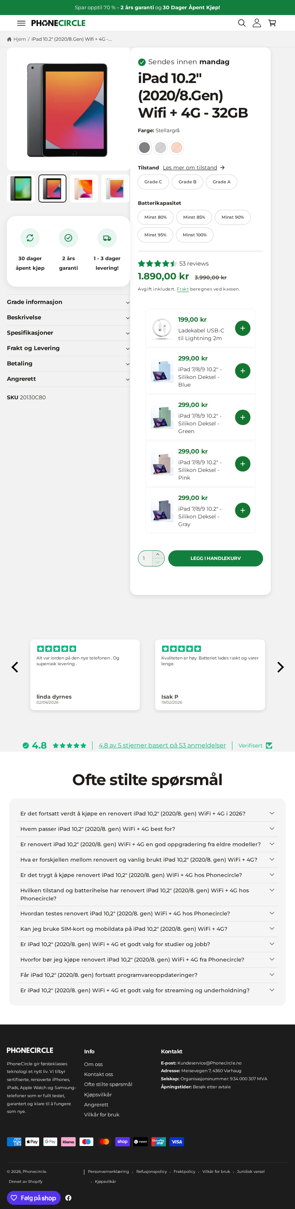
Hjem (19, 39)
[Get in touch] (257, 23)
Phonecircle (34, 1171)
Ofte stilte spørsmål (108, 1084)
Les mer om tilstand (190, 167)
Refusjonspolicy (151, 1171)
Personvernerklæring (108, 1171)
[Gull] (176, 147)
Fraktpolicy (184, 1171)
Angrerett (96, 1104)
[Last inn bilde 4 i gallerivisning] (115, 188)
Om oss (93, 1064)
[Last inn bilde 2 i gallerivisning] (52, 188)
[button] (21, 23)
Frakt (183, 289)
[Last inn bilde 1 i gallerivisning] (21, 188)
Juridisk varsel (251, 1171)
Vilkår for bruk (101, 1114)
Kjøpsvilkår (98, 1094)
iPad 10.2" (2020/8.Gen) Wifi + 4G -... (71, 39)
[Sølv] (160, 147)
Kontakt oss (98, 1074)
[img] (85, 649)
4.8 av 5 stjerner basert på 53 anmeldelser (162, 745)
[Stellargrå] (144, 147)
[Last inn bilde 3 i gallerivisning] (84, 188)
